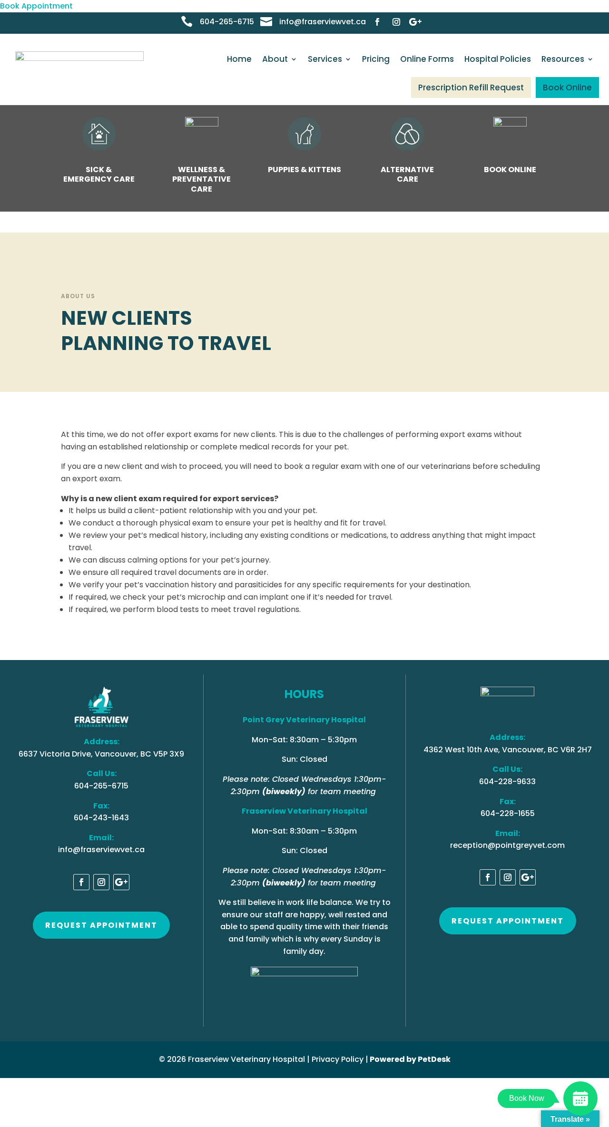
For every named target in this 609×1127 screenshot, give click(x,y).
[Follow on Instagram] (396, 21)
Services (325, 59)
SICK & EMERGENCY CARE (99, 174)
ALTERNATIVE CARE (407, 174)
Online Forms (427, 59)
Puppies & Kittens (304, 169)
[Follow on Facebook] (377, 21)
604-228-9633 (507, 781)
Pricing (376, 59)
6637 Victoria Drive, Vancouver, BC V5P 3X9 (101, 753)
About (275, 59)
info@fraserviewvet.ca (322, 21)
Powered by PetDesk (410, 1059)
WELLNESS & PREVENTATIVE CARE (201, 179)
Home (239, 59)
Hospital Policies (497, 59)
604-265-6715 (227, 21)
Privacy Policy (337, 1059)
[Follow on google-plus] (415, 21)
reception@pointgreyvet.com (507, 845)
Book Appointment (36, 5)
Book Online (567, 87)
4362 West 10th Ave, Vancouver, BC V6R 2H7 (507, 749)
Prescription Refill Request (471, 87)
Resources (562, 59)
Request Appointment (101, 925)
